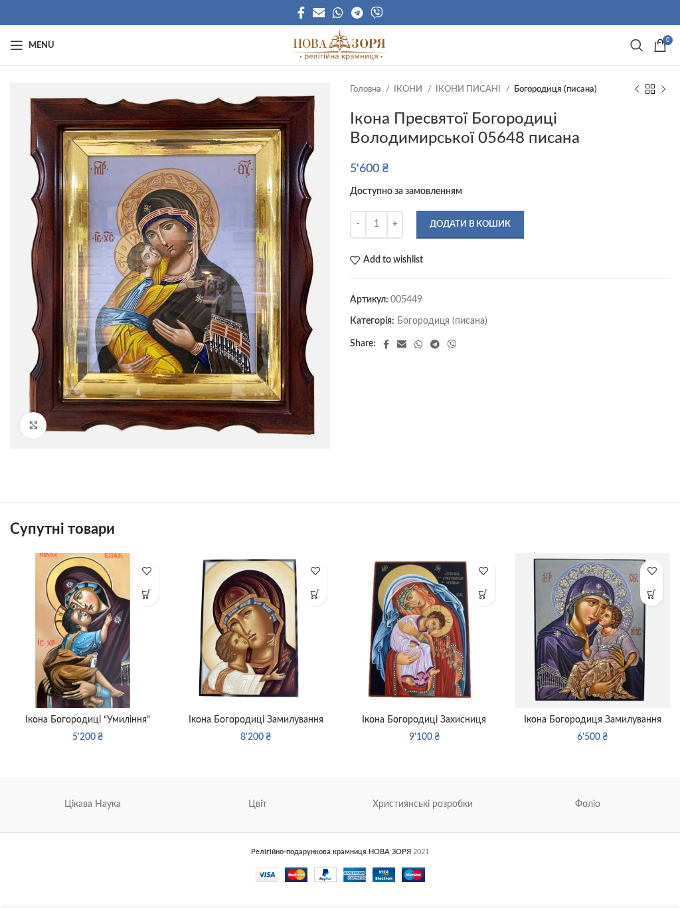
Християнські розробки (423, 804)
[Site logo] (339, 45)
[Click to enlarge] (33, 425)
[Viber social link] (376, 13)
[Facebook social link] (301, 13)
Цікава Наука (92, 804)
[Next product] (663, 89)
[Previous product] (636, 89)
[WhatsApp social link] (338, 13)
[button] (147, 594)
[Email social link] (319, 13)
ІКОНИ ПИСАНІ (469, 89)
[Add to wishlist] (147, 571)
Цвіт (257, 804)
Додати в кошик (470, 224)
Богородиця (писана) (555, 89)
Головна (366, 89)
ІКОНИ (409, 89)
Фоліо (587, 804)
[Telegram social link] (357, 13)
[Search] (635, 45)
